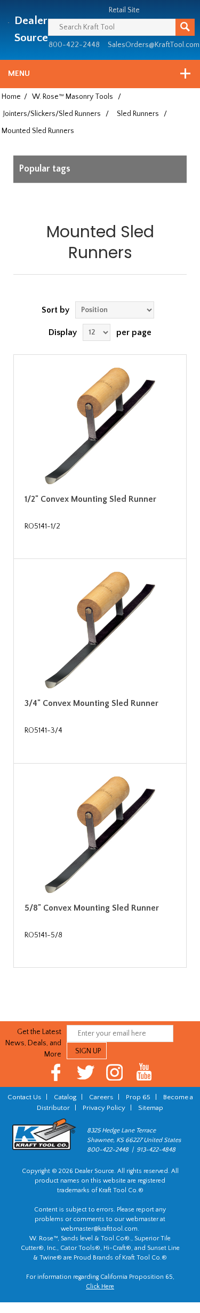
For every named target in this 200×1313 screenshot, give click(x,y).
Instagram (115, 1072)
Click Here (100, 1286)
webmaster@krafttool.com (99, 1228)
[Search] (185, 27)
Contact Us (24, 1097)
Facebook (56, 1072)
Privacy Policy (104, 1108)
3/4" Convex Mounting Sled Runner (91, 703)
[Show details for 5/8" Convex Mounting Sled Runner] (100, 834)
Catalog (65, 1097)
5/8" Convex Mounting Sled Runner (92, 908)
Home (11, 96)
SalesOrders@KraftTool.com (153, 45)
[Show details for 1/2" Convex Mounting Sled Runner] (100, 426)
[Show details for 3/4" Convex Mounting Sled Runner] (100, 630)
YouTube (144, 1072)
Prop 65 (138, 1097)
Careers (101, 1097)
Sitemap (150, 1108)
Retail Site (124, 10)
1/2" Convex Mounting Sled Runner (90, 499)
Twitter (86, 1072)
